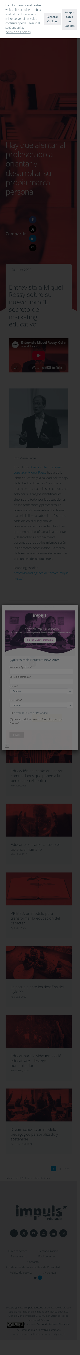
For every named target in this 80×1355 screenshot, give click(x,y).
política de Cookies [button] (18, 32)
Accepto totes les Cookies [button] (69, 19)
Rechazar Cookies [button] (52, 19)
